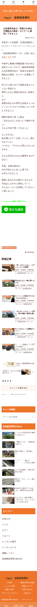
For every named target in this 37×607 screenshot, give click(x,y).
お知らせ (27, 593)
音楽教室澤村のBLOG (10, 247)
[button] (33, 417)
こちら (9, 57)
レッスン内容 (9, 586)
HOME (9, 583)
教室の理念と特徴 (27, 583)
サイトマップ (27, 600)
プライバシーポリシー (10, 594)
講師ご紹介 (9, 589)
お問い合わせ (27, 589)
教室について (27, 586)
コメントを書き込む (18, 388)
